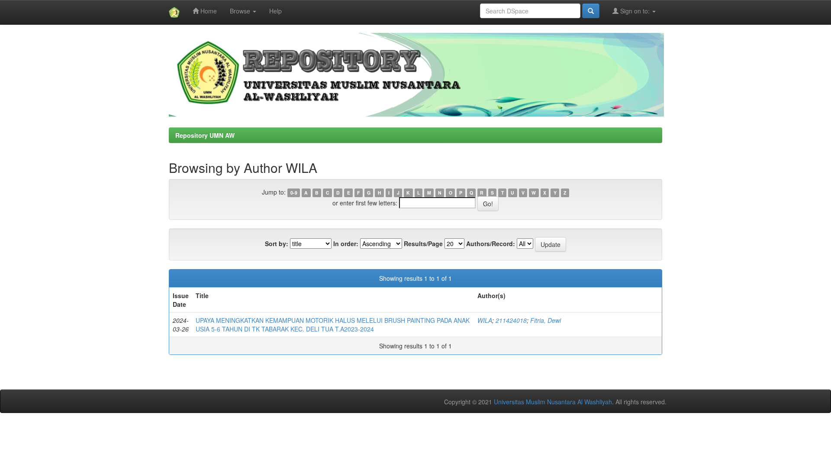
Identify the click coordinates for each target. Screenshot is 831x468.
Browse (241, 10)
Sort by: (276, 243)
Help (275, 10)
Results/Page (423, 243)
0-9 (293, 192)
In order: (345, 243)
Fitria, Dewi (545, 320)
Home (208, 10)
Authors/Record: (490, 243)
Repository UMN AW (205, 135)
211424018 (511, 320)
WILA (484, 320)
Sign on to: (634, 10)
